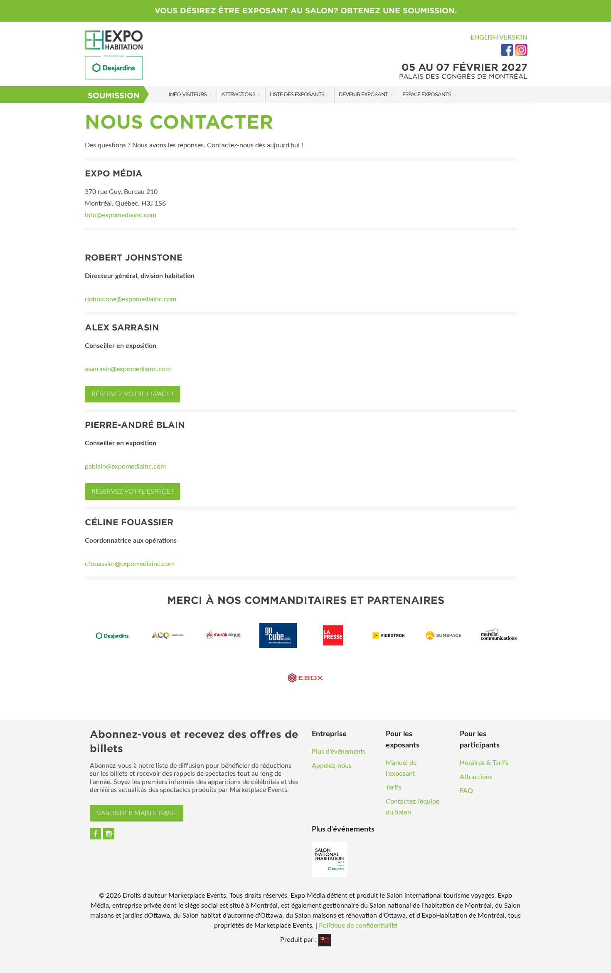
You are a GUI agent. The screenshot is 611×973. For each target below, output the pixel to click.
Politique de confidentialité (358, 925)
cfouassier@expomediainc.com (130, 564)
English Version (499, 37)
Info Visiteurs (188, 94)
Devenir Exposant (363, 94)
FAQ (466, 790)
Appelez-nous (332, 765)
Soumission (114, 95)
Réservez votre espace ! (132, 394)
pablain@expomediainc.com (125, 466)
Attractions (238, 94)
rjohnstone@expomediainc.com (130, 299)
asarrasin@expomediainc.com (128, 369)
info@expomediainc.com (121, 215)
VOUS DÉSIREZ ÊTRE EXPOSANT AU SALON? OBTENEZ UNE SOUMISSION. (306, 10)
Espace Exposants (426, 94)
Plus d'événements (339, 751)
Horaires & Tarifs (484, 763)
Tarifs (394, 787)
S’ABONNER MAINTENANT (136, 813)
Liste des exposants (297, 94)
